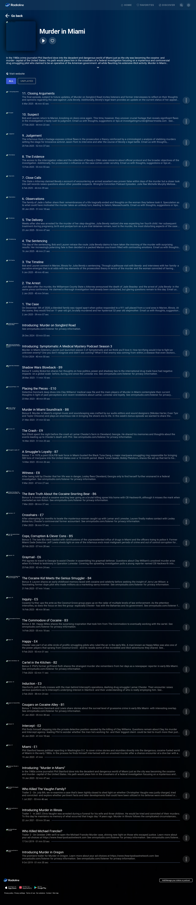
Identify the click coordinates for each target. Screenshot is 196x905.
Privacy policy (8, 893)
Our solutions (40, 893)
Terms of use (30, 893)
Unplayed (27, 81)
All (11, 81)
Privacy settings (19, 893)
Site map (55, 893)
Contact (49, 893)
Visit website (17, 73)
